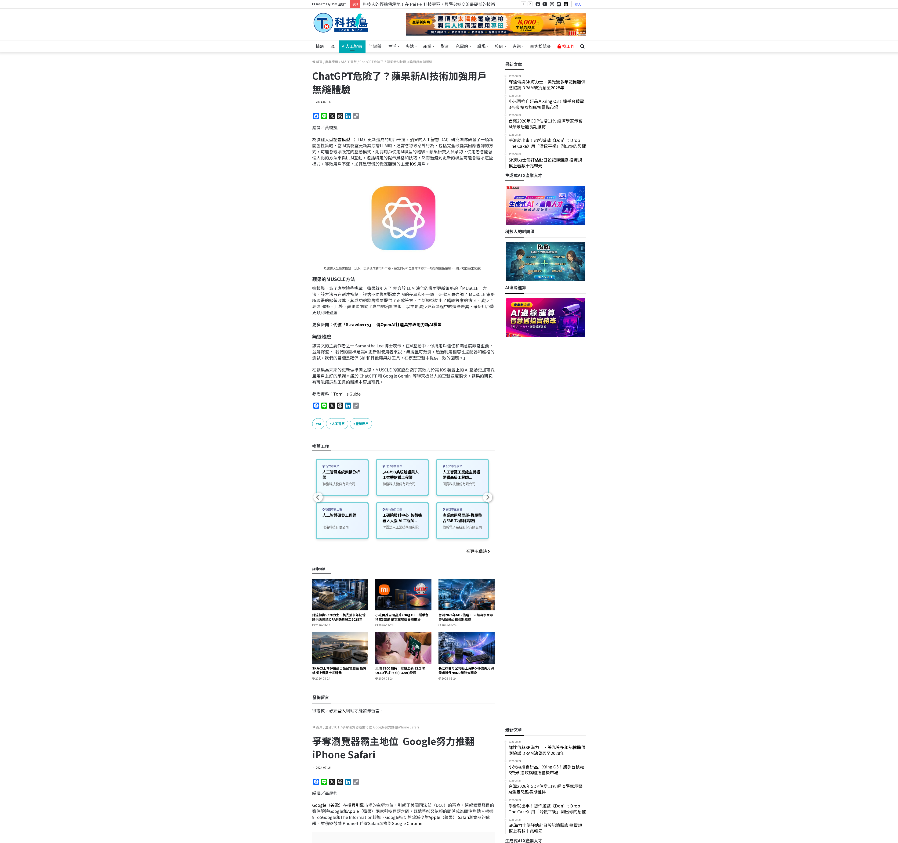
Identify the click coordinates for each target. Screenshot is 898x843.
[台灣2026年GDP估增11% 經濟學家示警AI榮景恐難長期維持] (466, 594)
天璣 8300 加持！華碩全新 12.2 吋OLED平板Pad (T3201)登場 (400, 670)
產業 (427, 46)
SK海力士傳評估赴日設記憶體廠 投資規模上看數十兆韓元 (339, 670)
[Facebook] (537, 4)
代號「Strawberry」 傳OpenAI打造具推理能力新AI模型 (387, 324)
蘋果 (414, 139)
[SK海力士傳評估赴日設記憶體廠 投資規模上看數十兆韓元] (340, 648)
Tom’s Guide (347, 394)
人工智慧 (430, 139)
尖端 (410, 46)
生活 (392, 46)
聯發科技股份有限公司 (338, 484)
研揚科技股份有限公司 (459, 484)
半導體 (375, 46)
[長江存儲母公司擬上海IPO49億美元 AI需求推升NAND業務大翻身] (466, 648)
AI (319, 423)
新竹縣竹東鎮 (393, 509)
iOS (413, 164)
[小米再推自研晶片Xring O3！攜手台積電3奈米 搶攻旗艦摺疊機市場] (403, 594)
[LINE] (558, 4)
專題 (516, 46)
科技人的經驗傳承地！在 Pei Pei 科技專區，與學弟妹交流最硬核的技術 (429, 4)
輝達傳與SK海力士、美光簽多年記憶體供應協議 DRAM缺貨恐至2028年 (339, 617)
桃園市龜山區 (333, 509)
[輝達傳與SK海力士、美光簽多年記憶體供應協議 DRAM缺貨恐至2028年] (340, 594)
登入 (578, 4)
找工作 (568, 46)
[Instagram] (551, 4)
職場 (481, 46)
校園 (499, 46)
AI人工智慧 (352, 46)
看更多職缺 (477, 551)
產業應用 (331, 61)
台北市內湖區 (393, 466)
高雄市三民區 (453, 509)
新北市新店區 (453, 466)
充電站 (462, 46)
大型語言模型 (337, 139)
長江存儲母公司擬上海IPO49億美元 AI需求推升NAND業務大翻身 (466, 670)
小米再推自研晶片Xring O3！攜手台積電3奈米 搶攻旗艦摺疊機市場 (401, 617)
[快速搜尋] (582, 46)
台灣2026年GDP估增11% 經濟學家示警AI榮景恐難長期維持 (465, 617)
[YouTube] (544, 4)
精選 (319, 46)
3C (332, 46)
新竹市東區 (332, 466)
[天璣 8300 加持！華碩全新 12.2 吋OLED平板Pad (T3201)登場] (403, 648)
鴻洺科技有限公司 (335, 527)
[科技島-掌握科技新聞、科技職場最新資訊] (340, 22)
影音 (445, 46)
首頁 (318, 61)
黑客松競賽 (540, 46)
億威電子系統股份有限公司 (462, 527)
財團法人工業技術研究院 (401, 527)
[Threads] (565, 4)
